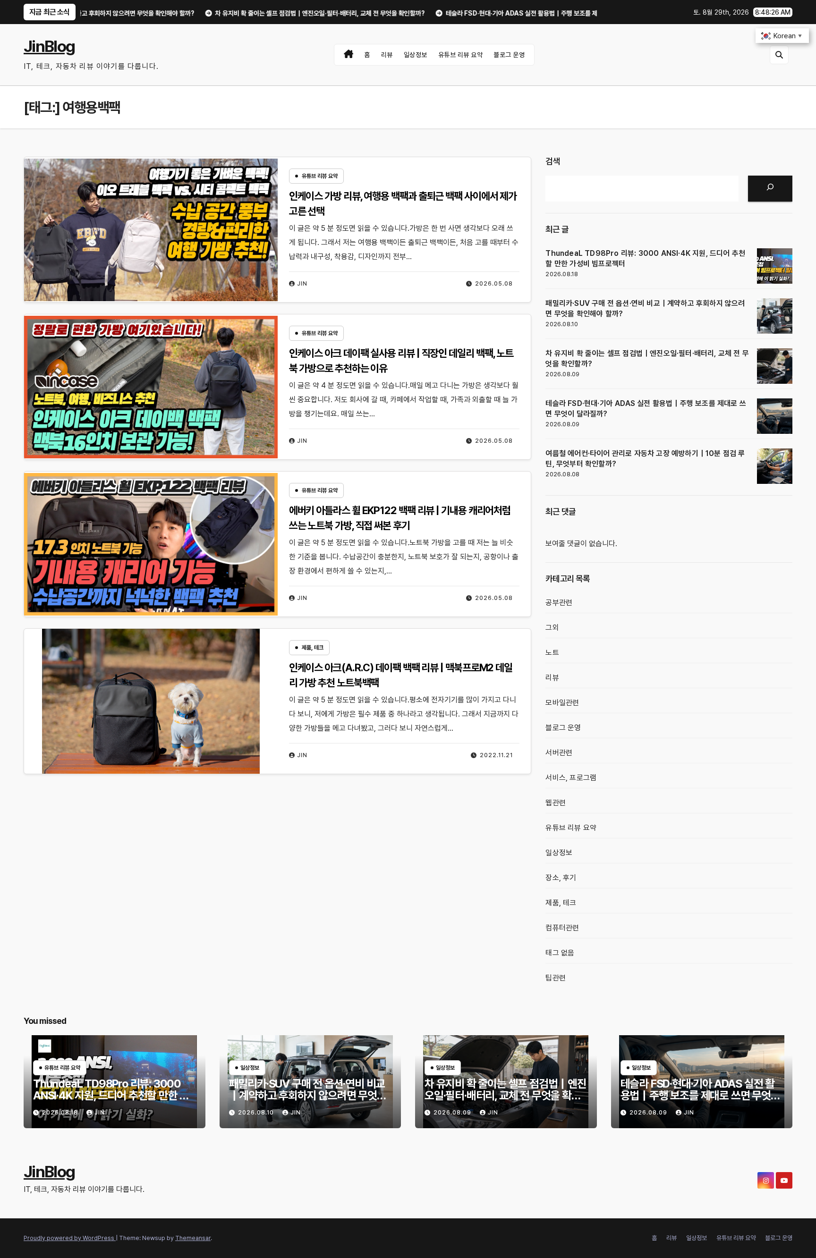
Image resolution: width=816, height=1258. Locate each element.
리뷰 (387, 55)
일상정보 (415, 55)
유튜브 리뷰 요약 (460, 55)
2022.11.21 (496, 755)
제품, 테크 (312, 647)
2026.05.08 (494, 283)
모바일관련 (562, 702)
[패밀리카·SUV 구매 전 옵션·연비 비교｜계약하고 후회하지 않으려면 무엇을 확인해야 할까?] (774, 316)
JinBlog (49, 46)
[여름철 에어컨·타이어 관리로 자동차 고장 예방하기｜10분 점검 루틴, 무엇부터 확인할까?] (774, 466)
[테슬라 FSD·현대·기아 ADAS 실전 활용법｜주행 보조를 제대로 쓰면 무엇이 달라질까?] (774, 416)
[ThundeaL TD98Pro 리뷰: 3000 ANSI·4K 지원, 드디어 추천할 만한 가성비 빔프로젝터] (774, 266)
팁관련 (555, 977)
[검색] (770, 189)
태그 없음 (559, 952)
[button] (779, 54)
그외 (552, 627)
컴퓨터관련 (562, 927)
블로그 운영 (509, 55)
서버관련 (558, 752)
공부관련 (558, 602)
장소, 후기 (560, 877)
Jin (302, 283)
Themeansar (193, 1237)
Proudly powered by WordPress (70, 1237)
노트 (552, 652)
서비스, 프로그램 (570, 777)
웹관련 (555, 802)
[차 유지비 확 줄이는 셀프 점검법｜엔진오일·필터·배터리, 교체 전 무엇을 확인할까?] (774, 366)
